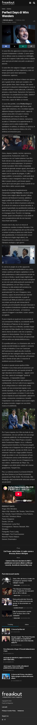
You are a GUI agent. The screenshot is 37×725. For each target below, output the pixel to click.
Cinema (9, 9)
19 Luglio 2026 (26, 595)
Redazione (17, 585)
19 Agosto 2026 (26, 585)
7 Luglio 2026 (28, 607)
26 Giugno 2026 (26, 618)
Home (3, 9)
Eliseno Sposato (18, 607)
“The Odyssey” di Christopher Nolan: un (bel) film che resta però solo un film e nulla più (23, 591)
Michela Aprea (8, 20)
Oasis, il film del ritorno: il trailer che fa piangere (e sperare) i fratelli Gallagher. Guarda (23, 581)
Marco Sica (17, 595)
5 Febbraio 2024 (20, 20)
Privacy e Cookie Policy (8, 710)
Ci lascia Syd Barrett (18, 629)
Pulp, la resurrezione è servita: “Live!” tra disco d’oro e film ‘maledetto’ (22, 613)
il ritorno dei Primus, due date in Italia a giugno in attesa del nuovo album (22, 676)
